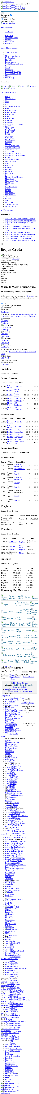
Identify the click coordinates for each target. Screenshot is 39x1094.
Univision (13, 986)
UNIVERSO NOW (21, 316)
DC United (15, 829)
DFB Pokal (13, 732)
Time (13, 19)
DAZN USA (14, 976)
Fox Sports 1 (14, 959)
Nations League (15, 714)
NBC (11, 949)
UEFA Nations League (13, 74)
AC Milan (13, 784)
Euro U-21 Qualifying (18, 465)
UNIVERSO (14, 982)
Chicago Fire (15, 814)
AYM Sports (14, 996)
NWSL (12, 702)
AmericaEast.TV (15, 994)
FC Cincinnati (16, 820)
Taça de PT (9, 1089)
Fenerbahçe (13, 797)
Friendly (17, 474)
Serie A (12, 722)
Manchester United (16, 768)
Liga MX (13, 744)
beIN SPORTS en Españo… (19, 968)
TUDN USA (14, 972)
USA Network (15, 974)
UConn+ (13, 1043)
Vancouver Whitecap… (19, 841)
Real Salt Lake (16, 855)
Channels (8, 876)
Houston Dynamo (17, 843)
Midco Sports (14, 1023)
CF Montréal (16, 835)
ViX (11, 1045)
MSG (11, 1029)
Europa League (15, 712)
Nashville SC (15, 810)
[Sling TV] (13, 86)
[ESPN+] (11, 88)
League (6, 19)
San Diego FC (17, 861)
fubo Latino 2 (14, 1017)
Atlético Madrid (15, 778)
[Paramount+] (32, 86)
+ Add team (9, 32)
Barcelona (13, 774)
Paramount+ (14, 967)
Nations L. (8, 1068)
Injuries (3, 282)
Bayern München (15, 791)
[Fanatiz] (4, 88)
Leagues (8, 689)
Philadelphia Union (18, 833)
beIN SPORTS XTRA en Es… (16, 155)
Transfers (4, 280)
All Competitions (11, 748)
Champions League (16, 710)
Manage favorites (8, 23)
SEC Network (14, 1037)
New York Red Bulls (18, 823)
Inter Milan (13, 782)
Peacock (12, 988)
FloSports (13, 1013)
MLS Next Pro (15, 1027)
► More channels (7, 210)
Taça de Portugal (15, 730)
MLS (7, 1074)
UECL (7, 1070)
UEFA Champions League (14, 64)
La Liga (12, 720)
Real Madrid (14, 776)
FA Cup (17, 430)
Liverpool (13, 764)
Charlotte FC (15, 818)
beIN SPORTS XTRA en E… (20, 1000)
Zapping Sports (15, 1051)
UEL (7, 1066)
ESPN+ (12, 961)
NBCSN (12, 978)
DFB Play (4, 334)
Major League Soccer (17, 698)
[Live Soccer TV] (7, 2)
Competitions (6, 48)
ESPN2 (12, 953)
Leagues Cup (14, 742)
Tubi (11, 1041)
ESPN (12, 947)
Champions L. (10, 1064)
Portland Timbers (17, 857)
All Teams (8, 872)
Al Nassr (13, 799)
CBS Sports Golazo (16, 1004)
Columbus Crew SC (19, 837)
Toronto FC (16, 827)
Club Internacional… (18, 812)
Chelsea (12, 762)
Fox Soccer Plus (15, 955)
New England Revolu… (19, 816)
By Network (5, 306)
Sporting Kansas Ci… (19, 869)
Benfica (12, 788)
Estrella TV (13, 1010)
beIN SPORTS (15, 943)
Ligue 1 (12, 726)
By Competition (15, 306)
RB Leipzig (16, 259)
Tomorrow (13, 677)
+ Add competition (11, 52)
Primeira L (8, 1087)
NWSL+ (12, 1033)
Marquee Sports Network (14, 177)
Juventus (12, 780)
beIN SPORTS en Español (14, 124)
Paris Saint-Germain (16, 795)
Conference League (16, 716)
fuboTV (12, 970)
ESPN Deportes (15, 957)
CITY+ (12, 1008)
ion (11, 1019)
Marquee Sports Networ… (19, 1021)
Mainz (9, 398)
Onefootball (5, 340)
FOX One (13, 1015)
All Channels (9, 1054)
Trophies (4, 278)
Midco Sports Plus (16, 1025)
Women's (8, 1060)
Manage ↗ (9, 27)
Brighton (10, 390)
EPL (6, 1077)
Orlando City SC (17, 825)
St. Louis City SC (17, 851)
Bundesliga (13, 724)
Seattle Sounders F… (19, 865)
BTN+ (12, 1002)
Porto (11, 790)
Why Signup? (33, 672)
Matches (8, 666)
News (7, 1058)
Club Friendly (5, 364)
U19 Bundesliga (18, 404)
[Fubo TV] (5, 86)
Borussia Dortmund (16, 793)
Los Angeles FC (16, 845)
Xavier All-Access (16, 1049)
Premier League (15, 718)
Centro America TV (16, 1006)
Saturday (13, 679)
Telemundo (13, 980)
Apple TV (13, 965)
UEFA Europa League (13, 72)
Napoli (12, 786)
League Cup (19, 432)
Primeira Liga (14, 728)
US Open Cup (14, 700)
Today (12, 675)
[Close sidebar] (2, 244)
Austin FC (15, 867)
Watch (3, 274)
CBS (11, 945)
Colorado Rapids (17, 853)
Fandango (13, 1012)
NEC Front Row (15, 1031)
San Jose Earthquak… (18, 847)
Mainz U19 (9, 404)
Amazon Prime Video (17, 992)
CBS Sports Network (17, 951)
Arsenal (12, 760)
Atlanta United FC (18, 831)
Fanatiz (12, 941)
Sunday (12, 681)
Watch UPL (14, 1047)
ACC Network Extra (17, 990)
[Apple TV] (22, 86)
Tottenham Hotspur (16, 770)
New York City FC (17, 822)
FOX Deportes (15, 984)
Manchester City (15, 766)
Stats (2, 276)
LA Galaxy (16, 863)
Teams (7, 752)
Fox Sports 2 (14, 963)
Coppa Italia (14, 734)
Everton (12, 772)
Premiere (13, 1035)
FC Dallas (14, 849)
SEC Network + (15, 1039)
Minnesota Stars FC (18, 859)
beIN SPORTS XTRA (17, 998)
